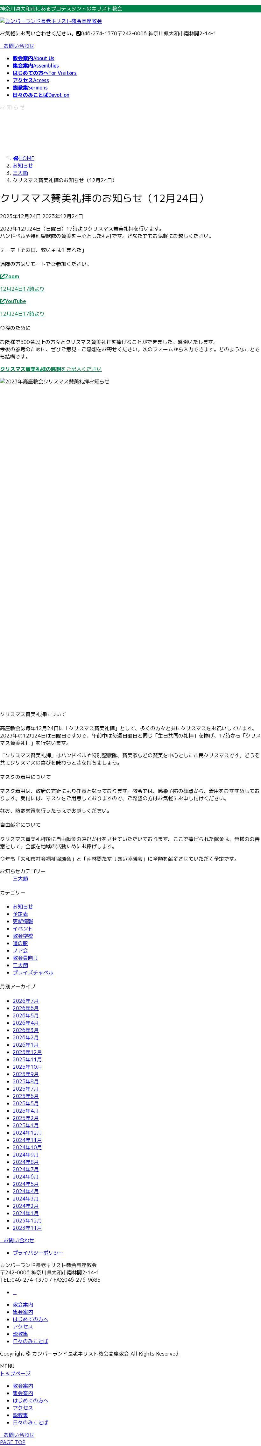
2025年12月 (27, 1052)
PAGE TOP (12, 1442)
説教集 (20, 1333)
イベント (23, 928)
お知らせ (23, 906)
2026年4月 (26, 1022)
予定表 (20, 913)
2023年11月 (27, 1227)
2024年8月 (26, 1161)
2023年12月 (27, 1220)
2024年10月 (27, 1147)
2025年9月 (26, 1074)
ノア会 (20, 950)
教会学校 (23, 935)
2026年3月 (26, 1030)
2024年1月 (26, 1213)
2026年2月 (26, 1037)
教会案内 (23, 1304)
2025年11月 (27, 1059)
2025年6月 (26, 1096)
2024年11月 (27, 1139)
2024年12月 (27, 1132)
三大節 (20, 878)
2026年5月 (26, 1015)
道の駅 (20, 943)
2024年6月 (26, 1176)
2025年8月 (26, 1081)
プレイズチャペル (33, 972)
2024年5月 (26, 1183)
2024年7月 (26, 1169)
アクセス (23, 1326)
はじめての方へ (30, 1319)
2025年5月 (26, 1103)
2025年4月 (26, 1110)
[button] (130, 283)
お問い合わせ (19, 45)
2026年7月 (26, 1000)
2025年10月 (27, 1066)
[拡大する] (253, 386)
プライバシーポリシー (38, 1252)
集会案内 (23, 1311)
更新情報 (23, 921)
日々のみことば (30, 1341)
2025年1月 (26, 1125)
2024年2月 (26, 1205)
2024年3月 (26, 1198)
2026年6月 (26, 1008)
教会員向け (25, 957)
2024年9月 (26, 1154)
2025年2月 (26, 1118)
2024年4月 (26, 1191)
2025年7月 (26, 1088)
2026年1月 (26, 1044)
